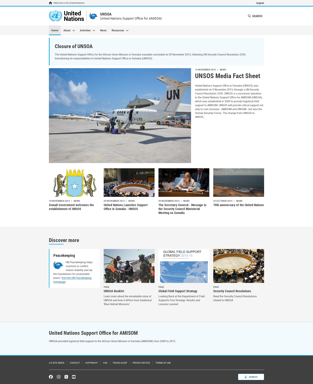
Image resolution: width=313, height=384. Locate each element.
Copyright (91, 362)
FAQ (105, 362)
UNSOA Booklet (114, 291)
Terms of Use (163, 362)
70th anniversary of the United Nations (238, 205)
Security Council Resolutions (232, 291)
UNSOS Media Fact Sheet (227, 76)
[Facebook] (51, 377)
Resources (116, 30)
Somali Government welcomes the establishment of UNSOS (71, 207)
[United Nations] (66, 16)
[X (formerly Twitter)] (66, 377)
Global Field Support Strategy (177, 291)
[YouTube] (73, 377)
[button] (255, 16)
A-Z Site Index (56, 362)
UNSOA (106, 14)
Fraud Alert (120, 362)
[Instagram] (58, 377)
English (260, 3)
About (65, 30)
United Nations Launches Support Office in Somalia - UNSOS (126, 207)
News (103, 30)
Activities (84, 30)
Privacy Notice (141, 362)
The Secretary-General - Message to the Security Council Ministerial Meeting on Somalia (182, 209)
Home (54, 30)
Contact (75, 362)
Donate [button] (253, 376)
